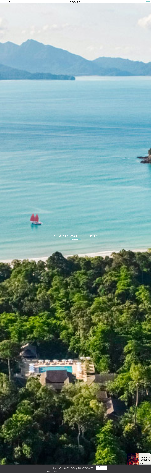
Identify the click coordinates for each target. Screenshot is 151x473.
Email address (141, 463)
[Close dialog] (150, 454)
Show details (55, 471)
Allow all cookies (101, 466)
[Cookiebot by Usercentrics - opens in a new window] (48, 471)
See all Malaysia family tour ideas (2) (75, 239)
